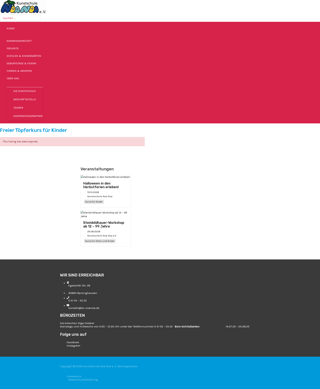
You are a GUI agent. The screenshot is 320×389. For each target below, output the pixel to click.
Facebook (73, 342)
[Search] (37, 18)
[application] (16, 28)
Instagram (73, 345)
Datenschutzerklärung (83, 379)
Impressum (74, 376)
